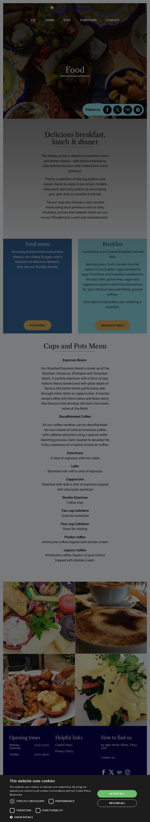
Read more (16, 794)
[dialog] (75, 798)
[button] (51, 817)
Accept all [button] (117, 793)
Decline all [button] (117, 803)
